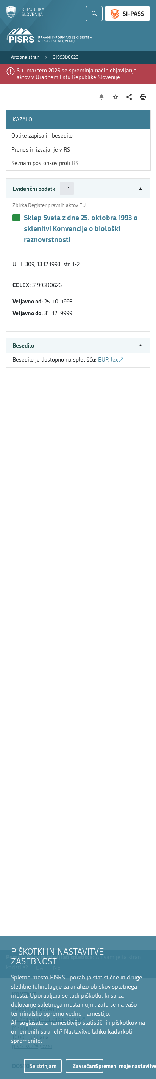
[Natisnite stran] (143, 97)
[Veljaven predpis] (16, 217)
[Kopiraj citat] (67, 189)
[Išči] (94, 13)
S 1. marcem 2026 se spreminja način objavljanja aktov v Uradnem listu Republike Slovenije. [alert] (77, 74)
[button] (78, 189)
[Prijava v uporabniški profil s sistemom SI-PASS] (127, 13)
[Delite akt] (129, 97)
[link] (25, 57)
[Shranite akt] (116, 97)
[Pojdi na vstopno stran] (25, 16)
